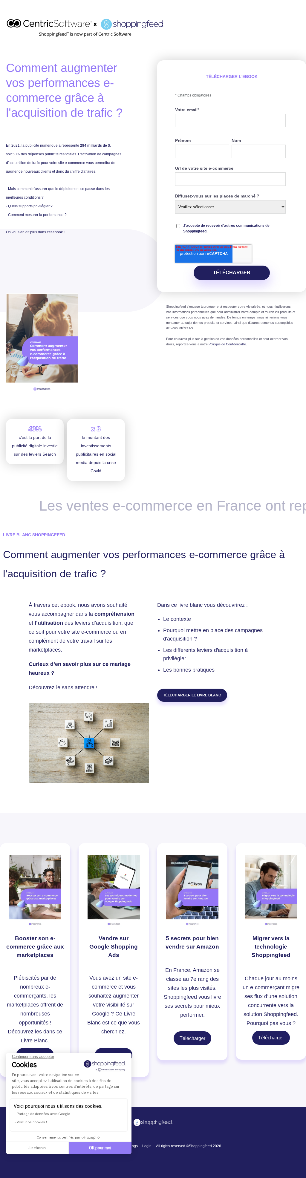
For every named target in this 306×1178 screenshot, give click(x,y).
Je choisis (37, 1148)
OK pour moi (100, 1148)
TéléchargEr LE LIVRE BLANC (192, 695)
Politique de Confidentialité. (228, 344)
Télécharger (192, 1038)
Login (147, 1146)
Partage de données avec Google (43, 1113)
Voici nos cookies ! (32, 1122)
